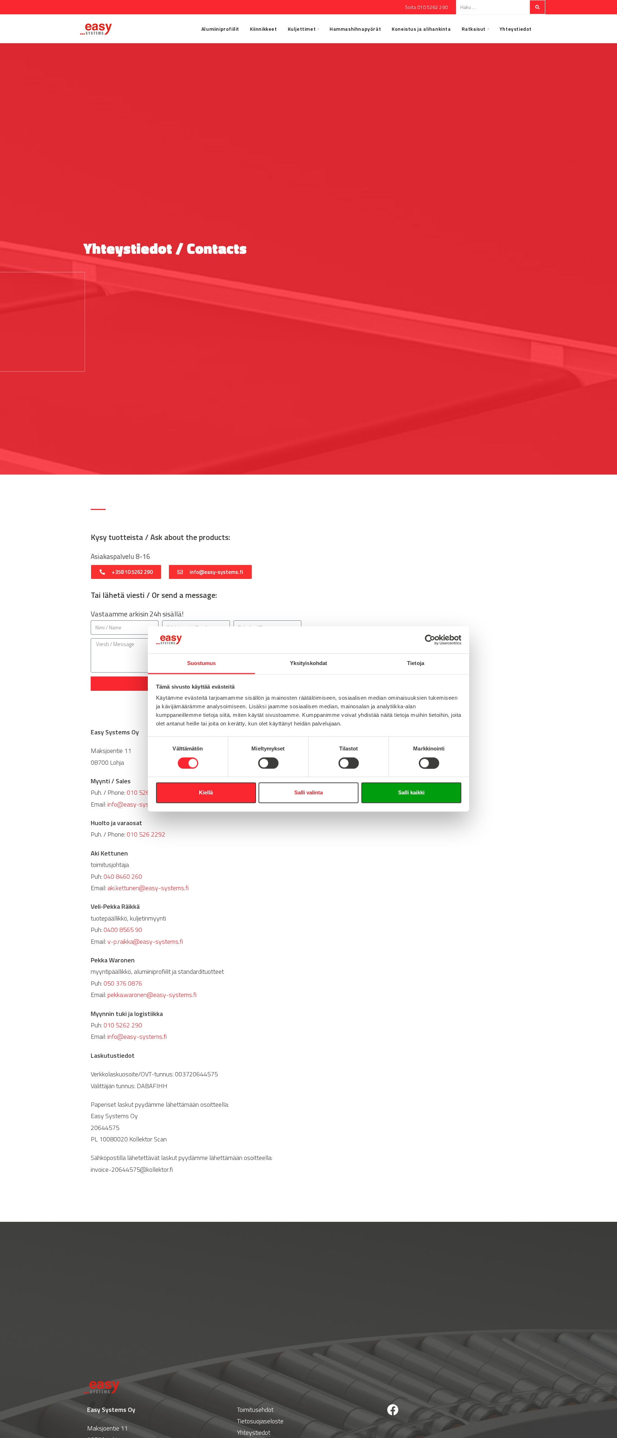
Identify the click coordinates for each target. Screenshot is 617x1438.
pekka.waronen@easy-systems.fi (151, 995)
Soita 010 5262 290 (426, 7)
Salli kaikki (411, 793)
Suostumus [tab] (201, 663)
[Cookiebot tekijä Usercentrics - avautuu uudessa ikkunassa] (430, 640)
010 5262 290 (146, 792)
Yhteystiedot (253, 1432)
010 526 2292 (146, 834)
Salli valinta (308, 793)
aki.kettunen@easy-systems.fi (148, 888)
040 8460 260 (123, 876)
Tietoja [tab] (415, 663)
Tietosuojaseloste (260, 1421)
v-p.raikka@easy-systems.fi (145, 941)
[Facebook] (392, 1409)
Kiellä (206, 793)
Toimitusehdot (255, 1409)
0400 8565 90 (123, 929)
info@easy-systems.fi (137, 804)
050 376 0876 (123, 983)
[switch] (268, 763)
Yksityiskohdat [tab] (308, 663)
